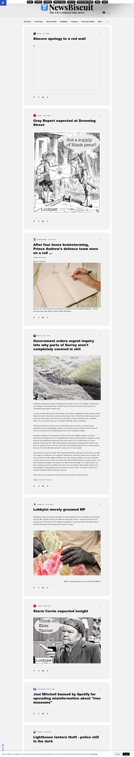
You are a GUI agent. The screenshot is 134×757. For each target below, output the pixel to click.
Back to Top (3, 749)
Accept (126, 754)
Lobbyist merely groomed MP (59, 509)
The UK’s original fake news (66, 12)
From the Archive (87, 21)
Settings (117, 754)
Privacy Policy (94, 754)
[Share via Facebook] (34, 97)
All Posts (27, 21)
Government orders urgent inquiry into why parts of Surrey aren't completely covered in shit (63, 345)
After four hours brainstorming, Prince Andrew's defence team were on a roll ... (65, 249)
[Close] (132, 754)
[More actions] (100, 33)
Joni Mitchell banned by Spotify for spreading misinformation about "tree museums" (67, 698)
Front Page (38, 21)
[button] (107, 22)
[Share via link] (47, 97)
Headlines (64, 21)
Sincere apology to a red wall (59, 39)
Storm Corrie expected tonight (60, 611)
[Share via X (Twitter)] (38, 97)
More (100, 21)
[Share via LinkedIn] (43, 97)
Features (74, 21)
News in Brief (51, 21)
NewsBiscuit (71, 7)
